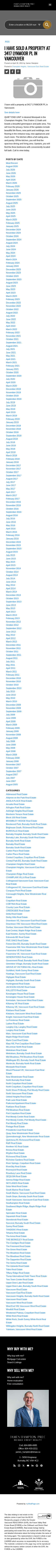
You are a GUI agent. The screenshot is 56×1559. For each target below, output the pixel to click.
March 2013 (11, 615)
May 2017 (10, 489)
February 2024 (13, 263)
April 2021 (10, 359)
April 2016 (10, 529)
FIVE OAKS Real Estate (17, 940)
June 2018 (11, 445)
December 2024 (13, 230)
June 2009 (11, 718)
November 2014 (13, 568)
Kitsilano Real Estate (15, 1010)
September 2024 (13, 240)
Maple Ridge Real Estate (17, 1037)
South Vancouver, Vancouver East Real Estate (27, 1200)
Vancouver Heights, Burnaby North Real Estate (27, 1296)
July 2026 (10, 170)
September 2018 (13, 436)
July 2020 (10, 379)
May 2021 (10, 356)
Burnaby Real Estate (15, 844)
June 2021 (11, 352)
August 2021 (12, 346)
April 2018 (10, 452)
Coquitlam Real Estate (16, 901)
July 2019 (10, 402)
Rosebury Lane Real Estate (19, 1173)
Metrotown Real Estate (16, 1050)
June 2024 (11, 249)
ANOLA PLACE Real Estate (19, 801)
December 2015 (13, 542)
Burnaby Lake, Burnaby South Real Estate (25, 837)
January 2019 (12, 422)
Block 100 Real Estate (16, 817)
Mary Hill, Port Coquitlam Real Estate (23, 1043)
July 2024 (10, 246)
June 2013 (11, 605)
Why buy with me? (15, 1356)
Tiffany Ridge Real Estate (18, 1273)
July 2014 (10, 578)
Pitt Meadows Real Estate (18, 1110)
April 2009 (10, 721)
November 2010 (13, 681)
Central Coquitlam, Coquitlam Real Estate (25, 857)
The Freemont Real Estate (18, 1246)
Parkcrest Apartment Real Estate (21, 1103)
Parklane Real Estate (16, 1107)
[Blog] (14, 1465)
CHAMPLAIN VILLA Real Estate (21, 877)
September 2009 (13, 711)
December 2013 (13, 595)
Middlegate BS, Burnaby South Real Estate (26, 1060)
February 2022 (13, 332)
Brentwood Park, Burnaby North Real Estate (26, 824)
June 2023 (11, 286)
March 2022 (11, 329)
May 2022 (10, 322)
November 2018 (13, 429)
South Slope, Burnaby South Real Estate (25, 1196)
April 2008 (10, 751)
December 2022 (13, 303)
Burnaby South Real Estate (18, 847)
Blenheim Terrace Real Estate (20, 814)
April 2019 (10, 412)
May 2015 (10, 562)
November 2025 (13, 193)
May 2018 (10, 449)
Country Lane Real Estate (18, 907)
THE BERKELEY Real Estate (19, 1240)
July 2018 (10, 442)
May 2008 (10, 748)
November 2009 (13, 708)
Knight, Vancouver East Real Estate (22, 1017)
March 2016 (11, 532)
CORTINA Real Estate (16, 904)
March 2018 (11, 455)
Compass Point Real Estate (19, 891)
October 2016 (12, 509)
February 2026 (13, 186)
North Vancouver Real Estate (19, 1093)
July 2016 (10, 519)
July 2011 (10, 662)
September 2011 (13, 655)
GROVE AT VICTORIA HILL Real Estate (24, 967)
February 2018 (13, 459)
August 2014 (12, 575)
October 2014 (12, 572)
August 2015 (12, 552)
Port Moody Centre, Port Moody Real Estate (26, 1120)
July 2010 (10, 691)
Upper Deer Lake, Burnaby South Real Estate (27, 1286)
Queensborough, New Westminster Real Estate (28, 1136)
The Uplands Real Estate (17, 1266)
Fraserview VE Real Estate (18, 950)
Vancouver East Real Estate (19, 1293)
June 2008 (11, 745)
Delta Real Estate (14, 914)
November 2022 (13, 306)
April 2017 (10, 492)
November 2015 (13, 545)
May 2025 (10, 213)
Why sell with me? (15, 1377)
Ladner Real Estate (15, 1023)
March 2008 (11, 755)
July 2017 (10, 482)
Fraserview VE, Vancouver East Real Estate (26, 954)
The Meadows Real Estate (18, 1253)
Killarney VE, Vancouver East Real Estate (25, 1007)
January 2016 (12, 539)
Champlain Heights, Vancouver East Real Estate (30, 67)
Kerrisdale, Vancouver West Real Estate (24, 1000)
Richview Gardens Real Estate (20, 1160)
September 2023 (13, 279)
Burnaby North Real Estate (18, 841)
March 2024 (11, 259)
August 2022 (12, 313)
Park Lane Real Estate (16, 1100)
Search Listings (14, 1362)
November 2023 (13, 273)
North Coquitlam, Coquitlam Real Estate (24, 1087)
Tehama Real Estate (15, 1233)
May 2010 (10, 698)
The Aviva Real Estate (16, 1236)
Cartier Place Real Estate (17, 851)
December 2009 (13, 705)
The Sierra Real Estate (16, 1263)
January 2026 (12, 190)
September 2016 (13, 512)
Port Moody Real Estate (17, 1123)
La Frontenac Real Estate (18, 1020)
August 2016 (12, 515)
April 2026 (10, 180)
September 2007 (13, 771)
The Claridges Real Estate (18, 1243)
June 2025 (11, 210)
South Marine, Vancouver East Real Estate (25, 1193)
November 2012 (13, 622)
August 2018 (12, 439)
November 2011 (13, 648)
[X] (23, 1465)
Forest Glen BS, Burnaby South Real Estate (26, 944)
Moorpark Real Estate (16, 1067)
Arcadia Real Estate (15, 804)
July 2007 (10, 778)
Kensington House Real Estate (20, 994)
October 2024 (12, 236)
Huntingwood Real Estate (18, 984)
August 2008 (12, 738)
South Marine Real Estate (18, 1190)
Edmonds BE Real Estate (18, 937)
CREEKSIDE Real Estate (18, 911)
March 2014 (11, 592)
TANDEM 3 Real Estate (17, 1230)
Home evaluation (15, 1381)
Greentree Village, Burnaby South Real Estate (27, 964)
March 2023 (11, 296)
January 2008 (12, 761)
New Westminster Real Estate (20, 1077)
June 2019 (11, 406)
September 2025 (13, 200)
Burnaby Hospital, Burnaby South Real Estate (27, 834)
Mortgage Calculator (16, 1359)
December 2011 (13, 645)
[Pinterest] (41, 1465)
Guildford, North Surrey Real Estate (22, 970)
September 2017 (13, 475)
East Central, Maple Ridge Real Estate (24, 930)
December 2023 (13, 269)
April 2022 (10, 326)
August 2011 (12, 658)
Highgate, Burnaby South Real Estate (23, 980)
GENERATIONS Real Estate (19, 957)
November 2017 (13, 469)
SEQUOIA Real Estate (16, 1176)
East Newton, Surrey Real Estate (21, 934)
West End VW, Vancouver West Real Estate (26, 1306)
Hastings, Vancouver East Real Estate (23, 974)
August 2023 (12, 283)
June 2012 (11, 632)
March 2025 (11, 220)
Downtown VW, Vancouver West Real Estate (26, 924)
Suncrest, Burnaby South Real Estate (23, 1223)
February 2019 (13, 419)
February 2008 (13, 758)
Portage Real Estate (15, 1126)
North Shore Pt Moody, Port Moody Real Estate (27, 1090)
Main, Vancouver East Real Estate (22, 1033)
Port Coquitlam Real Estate (18, 1113)
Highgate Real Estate (16, 977)
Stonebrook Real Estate (17, 1220)
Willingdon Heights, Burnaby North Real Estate (27, 1326)
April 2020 (10, 382)
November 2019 (13, 392)
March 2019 (11, 416)
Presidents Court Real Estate (19, 1130)
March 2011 (11, 671)
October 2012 (12, 625)
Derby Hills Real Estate (17, 917)
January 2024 (12, 266)
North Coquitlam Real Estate (19, 1083)
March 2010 (11, 701)
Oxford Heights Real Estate (18, 1097)
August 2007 (12, 774)
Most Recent (12, 163)
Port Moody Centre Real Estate (20, 1117)
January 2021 (12, 369)
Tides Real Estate (14, 1269)
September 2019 (13, 399)
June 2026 (11, 173)
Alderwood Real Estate (16, 794)
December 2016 (13, 502)
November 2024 (13, 233)
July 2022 (10, 316)
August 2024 (12, 243)
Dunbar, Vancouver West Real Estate (23, 927)
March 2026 (11, 183)
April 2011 (10, 668)
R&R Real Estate (14, 1143)
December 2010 (13, 678)
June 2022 (11, 319)
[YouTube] (28, 1465)
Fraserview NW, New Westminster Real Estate (27, 947)
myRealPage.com (32, 1504)
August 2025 (12, 203)
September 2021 (13, 342)
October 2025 (12, 196)
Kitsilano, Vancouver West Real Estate (24, 1013)
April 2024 (10, 256)
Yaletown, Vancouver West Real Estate (24, 1329)
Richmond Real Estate (16, 1156)
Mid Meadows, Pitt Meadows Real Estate (25, 1057)
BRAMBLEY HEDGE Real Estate (21, 821)
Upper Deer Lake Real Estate (19, 1283)
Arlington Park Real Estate (18, 807)
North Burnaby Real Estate (18, 1080)
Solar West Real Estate (16, 1186)
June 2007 (11, 781)
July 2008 (10, 741)
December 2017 (13, 465)
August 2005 (12, 784)
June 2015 (11, 559)
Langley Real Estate (15, 1030)
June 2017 (11, 485)
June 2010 (11, 695)
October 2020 (12, 372)
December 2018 (13, 426)
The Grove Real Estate (16, 1249)
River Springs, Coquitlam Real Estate (23, 1163)
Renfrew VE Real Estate (17, 1146)
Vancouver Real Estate (16, 1289)
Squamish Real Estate (16, 1216)
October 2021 (12, 339)
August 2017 (12, 479)
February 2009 (13, 728)
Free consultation (15, 1384)
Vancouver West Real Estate (19, 1303)
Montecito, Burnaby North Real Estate (23, 1063)
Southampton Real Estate (18, 1203)
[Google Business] (37, 1465)
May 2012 (10, 635)
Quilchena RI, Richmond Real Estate (23, 1140)
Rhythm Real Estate (15, 1153)
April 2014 (10, 588)
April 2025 (10, 216)
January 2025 (12, 226)
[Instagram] (19, 1465)
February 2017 (13, 499)
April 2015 (10, 565)
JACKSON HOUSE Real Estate (20, 987)
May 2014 (10, 585)
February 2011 (12, 675)
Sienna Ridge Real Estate (18, 1180)
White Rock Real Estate (17, 1316)
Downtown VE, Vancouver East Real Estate (26, 921)
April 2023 (10, 293)
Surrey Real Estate (14, 1226)
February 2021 (13, 366)
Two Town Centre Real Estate (19, 1279)
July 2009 (10, 715)
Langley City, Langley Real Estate (21, 1027)
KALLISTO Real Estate (16, 990)
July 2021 (10, 349)
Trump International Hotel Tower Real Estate (26, 1276)
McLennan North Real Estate (19, 1047)
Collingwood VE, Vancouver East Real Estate (27, 887)
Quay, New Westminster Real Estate (22, 1133)
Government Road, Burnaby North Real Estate (27, 960)
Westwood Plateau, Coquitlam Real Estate (25, 1313)
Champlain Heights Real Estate (20, 864)
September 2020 (13, 376)
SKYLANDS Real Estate (17, 1183)
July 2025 (10, 206)
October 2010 (12, 685)
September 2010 (13, 688)
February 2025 (13, 223)
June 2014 (11, 582)
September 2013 (13, 602)
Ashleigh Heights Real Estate (19, 811)
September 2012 (13, 628)
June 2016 (11, 522)
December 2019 (13, 389)
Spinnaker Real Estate (16, 1213)
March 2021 (11, 362)
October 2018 (12, 432)
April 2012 (10, 638)
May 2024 (10, 253)
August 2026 (12, 166)
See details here (12, 112)
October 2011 (12, 652)
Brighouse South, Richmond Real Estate (24, 827)
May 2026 (10, 176)
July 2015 (10, 555)
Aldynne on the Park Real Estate (21, 798)
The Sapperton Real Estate (18, 1259)
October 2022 (12, 309)
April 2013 (10, 612)
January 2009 (12, 731)
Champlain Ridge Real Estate (20, 874)
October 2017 (12, 472)
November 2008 (13, 735)
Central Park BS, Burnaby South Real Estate (26, 861)
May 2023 (10, 289)
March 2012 (11, 642)
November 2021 (13, 336)
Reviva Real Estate (15, 1150)
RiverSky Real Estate (16, 1166)
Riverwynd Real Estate (16, 1170)
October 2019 (12, 396)
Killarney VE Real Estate (17, 1004)
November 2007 (13, 764)
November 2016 (13, 505)
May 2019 (10, 409)
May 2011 (10, 665)
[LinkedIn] (32, 1465)
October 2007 (12, 768)
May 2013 (10, 608)
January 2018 (12, 462)
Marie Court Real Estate (17, 1040)
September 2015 (13, 549)
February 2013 (13, 618)
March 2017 (11, 495)
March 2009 (11, 725)
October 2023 (12, 276)
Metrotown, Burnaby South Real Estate (24, 1053)
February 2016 (13, 535)
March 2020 (11, 386)
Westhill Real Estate (15, 1309)
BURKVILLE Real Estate (17, 831)
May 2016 (10, 525)
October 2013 (12, 598)
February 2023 (13, 299)
